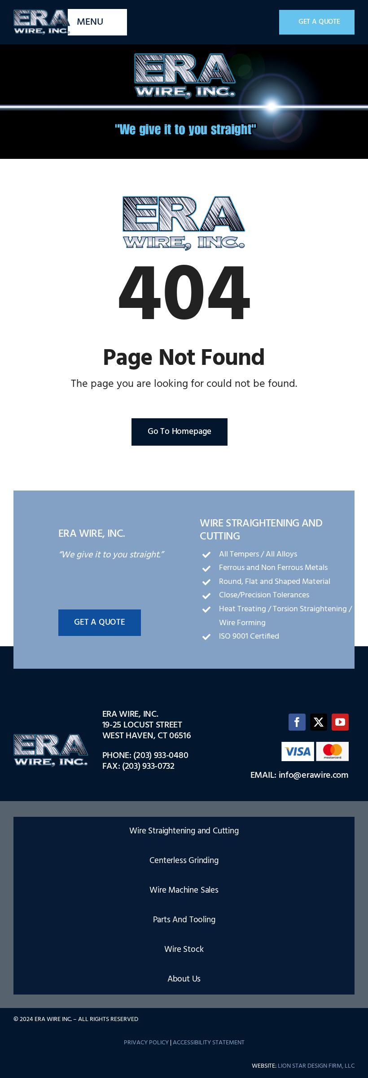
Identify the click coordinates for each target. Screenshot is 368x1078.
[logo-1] (41, 12)
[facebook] (297, 722)
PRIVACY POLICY (146, 1043)
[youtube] (340, 722)
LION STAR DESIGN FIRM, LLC (316, 1066)
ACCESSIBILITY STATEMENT (209, 1043)
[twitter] (318, 722)
